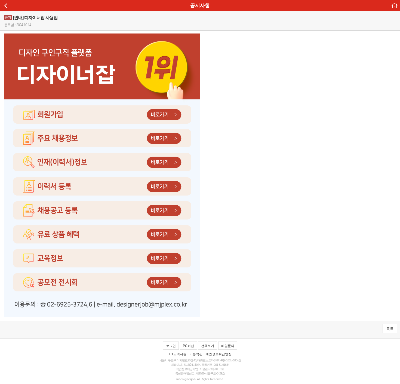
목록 (390, 329)
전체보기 (207, 346)
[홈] (394, 5)
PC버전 (188, 346)
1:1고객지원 (177, 354)
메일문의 (227, 346)
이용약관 (195, 354)
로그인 (171, 346)
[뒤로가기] (5, 5)
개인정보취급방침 (218, 354)
